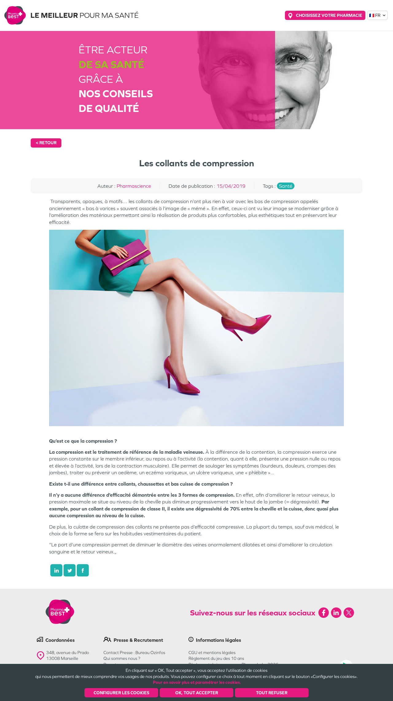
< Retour (46, 142)
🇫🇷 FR (374, 15)
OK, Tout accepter (196, 692)
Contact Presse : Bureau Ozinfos (134, 652)
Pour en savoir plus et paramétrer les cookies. (197, 682)
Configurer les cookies (121, 692)
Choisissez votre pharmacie (329, 15)
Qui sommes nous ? (121, 658)
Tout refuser (271, 692)
